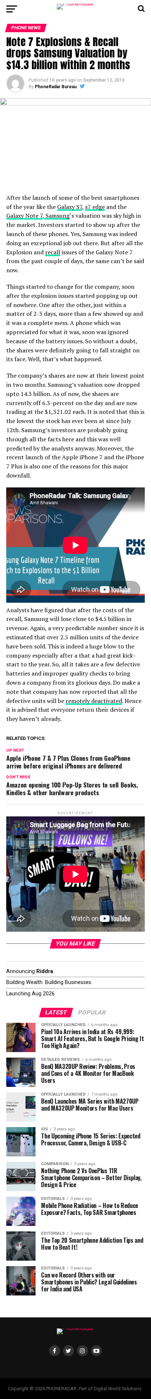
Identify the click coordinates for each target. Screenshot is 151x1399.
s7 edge (95, 207)
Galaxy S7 (69, 207)
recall (52, 252)
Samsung (57, 216)
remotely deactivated (94, 701)
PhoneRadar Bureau (56, 86)
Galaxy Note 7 (24, 216)
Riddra (44, 971)
